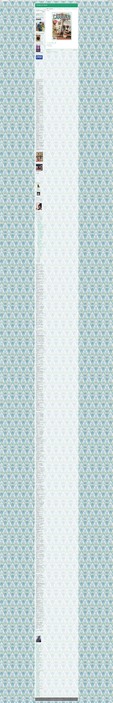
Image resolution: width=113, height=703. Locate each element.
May (38, 251)
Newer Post (49, 49)
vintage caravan (54, 43)
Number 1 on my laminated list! (39, 237)
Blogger (61, 699)
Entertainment (38, 651)
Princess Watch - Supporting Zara (40, 224)
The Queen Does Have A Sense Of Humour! (40, 227)
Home (62, 49)
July (38, 221)
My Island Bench (39, 242)
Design (37, 648)
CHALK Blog (39, 190)
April (38, 252)
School (37, 666)
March (39, 253)
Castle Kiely (37, 647)
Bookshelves (38, 645)
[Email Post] (55, 42)
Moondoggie (37, 662)
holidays (37, 687)
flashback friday (38, 686)
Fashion (37, 653)
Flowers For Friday (38, 654)
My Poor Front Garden (40, 225)
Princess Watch (39, 222)
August (39, 220)
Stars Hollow (39, 191)
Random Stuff (38, 665)
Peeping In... (38, 664)
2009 (38, 259)
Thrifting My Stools (40, 238)
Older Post (75, 49)
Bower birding (38, 646)
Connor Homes (39, 248)
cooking (37, 683)
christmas (37, 680)
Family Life (37, 652)
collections (37, 681)
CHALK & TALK (41, 5)
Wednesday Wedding (39, 670)
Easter (37, 650)
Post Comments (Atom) (53, 51)
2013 (38, 213)
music (37, 690)
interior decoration (38, 688)
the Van (38, 239)
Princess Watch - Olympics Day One (40, 229)
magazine (50, 43)
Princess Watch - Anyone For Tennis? (40, 247)
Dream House (38, 649)
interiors (37, 689)
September (39, 219)
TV (36, 669)
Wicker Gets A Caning (40, 235)
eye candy (37, 685)
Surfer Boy (37, 668)
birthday (37, 672)
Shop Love (37, 667)
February (39, 254)
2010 (38, 258)
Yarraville (37, 671)
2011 (37, 257)
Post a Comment (50, 46)
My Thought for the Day (40, 231)
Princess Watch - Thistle (40, 243)
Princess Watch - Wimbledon (39, 241)
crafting (37, 684)
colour (37, 682)
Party (36, 663)
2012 (38, 214)
